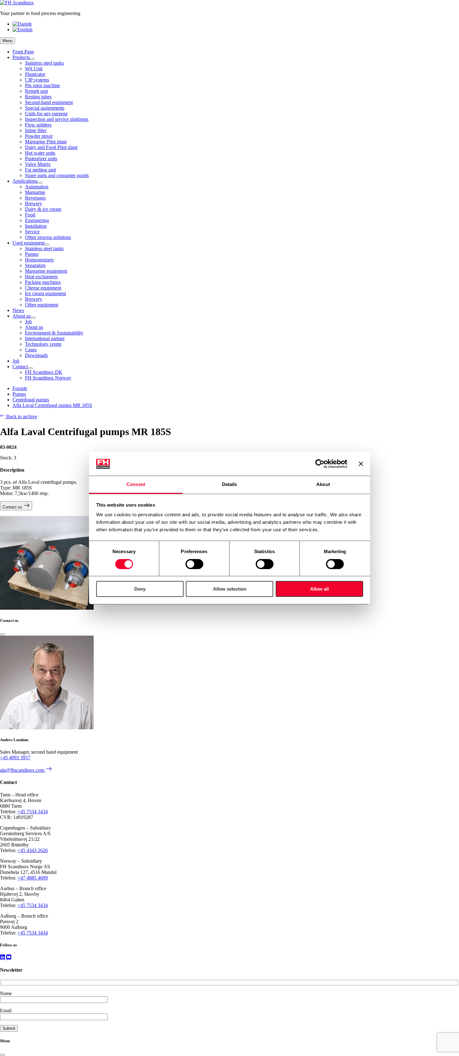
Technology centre (43, 344)
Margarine (35, 192)
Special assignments (44, 108)
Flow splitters (38, 124)
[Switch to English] (22, 29)
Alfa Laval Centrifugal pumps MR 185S (52, 405)
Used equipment (28, 242)
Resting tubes (38, 96)
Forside (19, 388)
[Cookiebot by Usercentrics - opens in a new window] (320, 464)
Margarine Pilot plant (46, 141)
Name (6, 993)
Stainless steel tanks (44, 63)
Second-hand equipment (49, 102)
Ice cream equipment (45, 293)
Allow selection (229, 589)
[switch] (194, 564)
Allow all (319, 589)
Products (21, 57)
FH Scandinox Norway (48, 377)
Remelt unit (36, 91)
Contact (20, 366)
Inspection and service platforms (56, 119)
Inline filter (36, 130)
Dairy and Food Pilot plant (51, 147)
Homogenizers (39, 259)
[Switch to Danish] (22, 24)
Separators (35, 265)
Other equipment (41, 304)
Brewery (33, 203)
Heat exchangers (41, 276)
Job (28, 321)
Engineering (37, 220)
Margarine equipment (46, 271)
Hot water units (40, 153)
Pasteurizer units (41, 158)
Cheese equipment (43, 287)
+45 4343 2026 (32, 850)
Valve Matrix (38, 164)
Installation (36, 226)
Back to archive (21, 416)
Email (6, 1010)
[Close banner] (361, 464)
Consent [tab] (135, 484)
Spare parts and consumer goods (57, 175)
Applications (24, 181)
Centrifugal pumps (30, 399)
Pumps (31, 254)
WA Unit (33, 68)
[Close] (2, 634)
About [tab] (323, 484)
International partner (45, 338)
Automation (36, 186)
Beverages (35, 198)
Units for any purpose (46, 113)
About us (21, 316)
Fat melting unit (40, 169)
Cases (31, 349)
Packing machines (43, 282)
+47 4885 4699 (32, 877)
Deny (140, 589)
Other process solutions (48, 237)
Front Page (23, 51)
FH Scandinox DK (43, 372)
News (18, 310)
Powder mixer (39, 136)
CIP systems (37, 79)
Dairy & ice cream (43, 209)
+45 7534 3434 (32, 811)
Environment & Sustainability (54, 332)
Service (32, 231)
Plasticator (35, 74)
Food (30, 214)
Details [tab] (229, 484)
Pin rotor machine (42, 85)
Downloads (36, 355)
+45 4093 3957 (15, 757)
